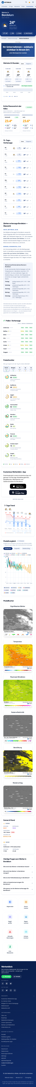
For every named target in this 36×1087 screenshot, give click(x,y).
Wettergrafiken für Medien (8, 1039)
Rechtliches (5, 1046)
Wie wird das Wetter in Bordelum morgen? (14, 872)
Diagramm (28, 63)
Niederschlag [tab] (26, 548)
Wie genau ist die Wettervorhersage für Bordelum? (16, 889)
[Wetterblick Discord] (6, 983)
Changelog (28, 1077)
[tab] (6, 369)
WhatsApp (7, 976)
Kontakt (18, 976)
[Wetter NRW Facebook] (2, 990)
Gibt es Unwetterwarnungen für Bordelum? (13, 883)
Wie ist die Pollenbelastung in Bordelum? (16, 877)
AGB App (3, 1056)
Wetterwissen (5, 1006)
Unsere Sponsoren (6, 1022)
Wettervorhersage (12, 38)
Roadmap (4, 1018)
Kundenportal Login (7, 1041)
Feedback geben (6, 1037)
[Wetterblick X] (10, 983)
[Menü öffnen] (33, 2)
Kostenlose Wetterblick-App (9, 999)
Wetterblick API (5, 1008)
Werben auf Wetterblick (8, 1025)
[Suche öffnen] (26, 2)
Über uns (4, 1015)
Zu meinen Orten (6, 1001)
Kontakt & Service (7, 1031)
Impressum (4, 1049)
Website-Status (9, 1077)
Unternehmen (5, 1012)
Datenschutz (4, 1051)
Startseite (3, 38)
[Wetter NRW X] (6, 990)
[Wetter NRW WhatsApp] (14, 990)
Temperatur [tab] (8, 548)
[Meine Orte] (29, 2)
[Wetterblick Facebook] (2, 983)
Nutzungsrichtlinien (7, 1053)
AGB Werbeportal (6, 1060)
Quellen (3, 1065)
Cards (22, 63)
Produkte (4, 996)
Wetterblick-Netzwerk (7, 1020)
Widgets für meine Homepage (9, 1003)
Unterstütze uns (5, 1027)
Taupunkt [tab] (17, 548)
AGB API (3, 1058)
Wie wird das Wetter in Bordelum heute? (16, 866)
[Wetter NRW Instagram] (10, 990)
